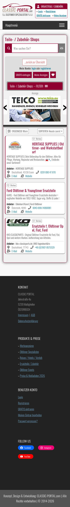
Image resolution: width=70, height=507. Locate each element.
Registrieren (51, 11)
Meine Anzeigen (60, 15)
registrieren (46, 68)
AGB (33, 315)
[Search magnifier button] (8, 48)
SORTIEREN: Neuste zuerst (49, 131)
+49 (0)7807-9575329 (45, 247)
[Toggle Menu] (62, 25)
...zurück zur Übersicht (34, 62)
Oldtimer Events (27, 370)
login (34, 68)
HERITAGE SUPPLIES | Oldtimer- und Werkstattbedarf (48, 147)
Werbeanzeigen (27, 346)
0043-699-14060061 (42, 208)
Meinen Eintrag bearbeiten (30, 415)
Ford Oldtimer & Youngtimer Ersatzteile (31, 190)
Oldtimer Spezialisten (29, 352)
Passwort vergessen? (28, 421)
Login (40, 11)
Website (28, 176)
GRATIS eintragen (43, 15)
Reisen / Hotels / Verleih (31, 358)
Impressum (23, 315)
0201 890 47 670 (48, 172)
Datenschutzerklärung (28, 321)
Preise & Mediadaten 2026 (32, 376)
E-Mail (14, 176)
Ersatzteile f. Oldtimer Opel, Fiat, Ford (47, 228)
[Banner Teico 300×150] (35, 110)
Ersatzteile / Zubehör (29, 364)
